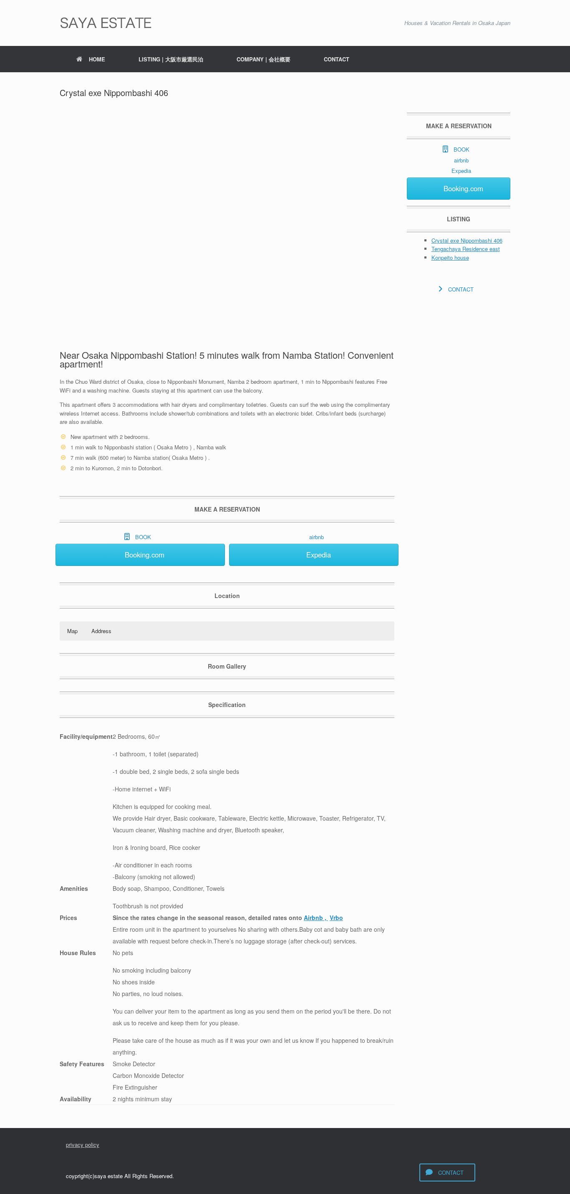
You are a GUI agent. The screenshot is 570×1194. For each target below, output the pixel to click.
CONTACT (336, 59)
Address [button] (101, 631)
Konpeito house (450, 257)
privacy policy (82, 1144)
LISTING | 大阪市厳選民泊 (171, 59)
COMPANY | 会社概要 (263, 59)
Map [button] (72, 631)
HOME (97, 59)
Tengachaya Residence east (465, 249)
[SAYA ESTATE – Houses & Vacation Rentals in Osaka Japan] (106, 23)
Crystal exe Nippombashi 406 (466, 240)
